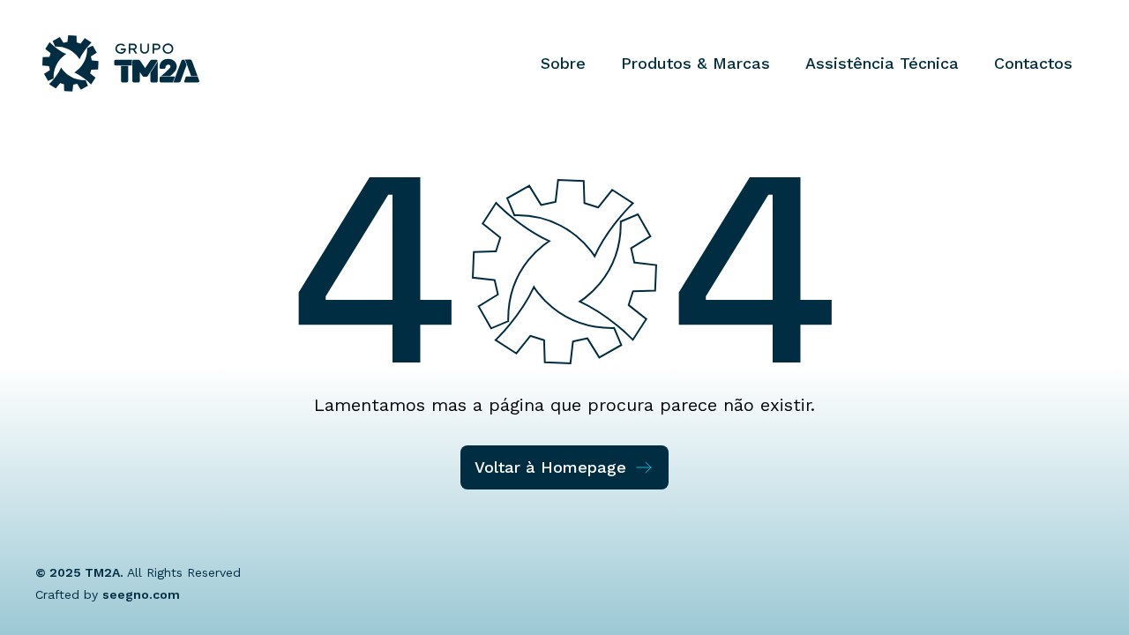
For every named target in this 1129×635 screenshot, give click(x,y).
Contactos (1033, 63)
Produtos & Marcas (695, 63)
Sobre (563, 63)
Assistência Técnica (882, 63)
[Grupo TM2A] (120, 63)
